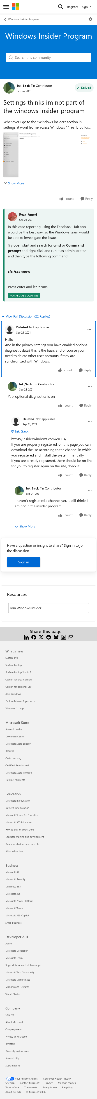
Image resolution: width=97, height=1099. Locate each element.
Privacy (49, 1083)
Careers (9, 1015)
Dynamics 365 (13, 886)
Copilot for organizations (18, 679)
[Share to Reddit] (48, 636)
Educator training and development (24, 836)
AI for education (14, 851)
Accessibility (12, 1058)
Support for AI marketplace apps (23, 965)
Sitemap (9, 1083)
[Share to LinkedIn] (26, 636)
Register (72, 7)
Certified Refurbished (17, 765)
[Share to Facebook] (33, 636)
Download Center (15, 736)
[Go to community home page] (15, 6)
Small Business (13, 922)
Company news (13, 1029)
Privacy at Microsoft (16, 1036)
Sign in (23, 562)
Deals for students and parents (22, 844)
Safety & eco (50, 1087)
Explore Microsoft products (20, 701)
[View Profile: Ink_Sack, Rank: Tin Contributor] (9, 88)
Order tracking (13, 758)
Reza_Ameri (28, 214)
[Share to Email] (71, 636)
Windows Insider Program (23, 19)
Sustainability (12, 1065)
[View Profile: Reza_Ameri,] (12, 216)
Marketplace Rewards (17, 986)
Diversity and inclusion (17, 1051)
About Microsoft (14, 1022)
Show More (16, 183)
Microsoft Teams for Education (21, 815)
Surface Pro (11, 657)
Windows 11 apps (15, 708)
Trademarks (30, 1087)
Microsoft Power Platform (19, 901)
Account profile (13, 729)
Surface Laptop (13, 665)
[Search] (60, 6)
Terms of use (12, 1087)
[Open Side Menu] (6, 6)
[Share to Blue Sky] (56, 636)
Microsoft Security (15, 879)
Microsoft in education (17, 800)
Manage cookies (67, 1083)
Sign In (86, 7)
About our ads (13, 1092)
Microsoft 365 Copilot (17, 915)
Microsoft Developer (16, 950)
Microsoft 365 (13, 893)
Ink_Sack (23, 85)
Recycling (67, 1087)
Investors (10, 1043)
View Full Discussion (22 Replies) (28, 316)
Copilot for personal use (18, 686)
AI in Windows (13, 694)
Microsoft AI (12, 872)
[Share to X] (41, 636)
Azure (8, 943)
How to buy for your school (20, 829)
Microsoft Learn (14, 958)
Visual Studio (12, 994)
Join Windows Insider (25, 608)
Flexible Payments (15, 779)
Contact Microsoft (29, 1083)
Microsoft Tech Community (19, 972)
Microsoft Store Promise (18, 772)
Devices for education (17, 808)
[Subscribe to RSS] (63, 636)
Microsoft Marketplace (17, 979)
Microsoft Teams (14, 908)
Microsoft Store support (18, 743)
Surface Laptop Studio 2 (18, 672)
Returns (9, 751)
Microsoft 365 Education (18, 822)
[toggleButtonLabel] (90, 19)
